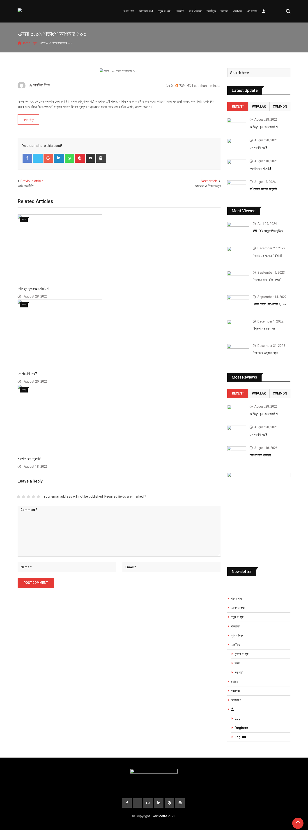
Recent (238, 106)
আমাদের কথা (146, 11)
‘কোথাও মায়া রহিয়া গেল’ (267, 280)
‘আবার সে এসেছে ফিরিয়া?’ (268, 255)
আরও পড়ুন (28, 119)
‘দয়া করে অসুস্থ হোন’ (265, 353)
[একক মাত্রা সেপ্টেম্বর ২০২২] (238, 304)
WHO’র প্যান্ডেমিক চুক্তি (268, 231)
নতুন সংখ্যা (164, 11)
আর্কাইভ (211, 11)
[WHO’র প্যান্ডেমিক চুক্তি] (238, 231)
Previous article (32, 181)
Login (239, 719)
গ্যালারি (239, 672)
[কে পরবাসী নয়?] (236, 146)
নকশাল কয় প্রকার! (29, 458)
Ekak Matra (159, 816)
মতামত (224, 11)
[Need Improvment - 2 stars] (23, 496)
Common (280, 106)
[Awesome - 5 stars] (38, 496)
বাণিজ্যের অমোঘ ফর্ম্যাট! (264, 189)
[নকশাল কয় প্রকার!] (236, 167)
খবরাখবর (237, 11)
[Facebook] (27, 158)
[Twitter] (38, 158)
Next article (209, 181)
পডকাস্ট (179, 11)
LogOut (240, 737)
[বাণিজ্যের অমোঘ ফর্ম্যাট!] (236, 187)
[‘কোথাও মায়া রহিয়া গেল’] (238, 280)
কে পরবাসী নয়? (27, 373)
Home (25, 43)
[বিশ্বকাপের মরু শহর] (238, 328)
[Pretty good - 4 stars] (33, 496)
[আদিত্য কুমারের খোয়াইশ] (236, 125)
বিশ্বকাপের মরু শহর (264, 329)
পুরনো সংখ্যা (241, 654)
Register (241, 728)
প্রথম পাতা (128, 11)
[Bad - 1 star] (18, 496)
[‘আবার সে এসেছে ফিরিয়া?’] (238, 255)
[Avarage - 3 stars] (28, 496)
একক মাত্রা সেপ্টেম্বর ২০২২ (269, 304)
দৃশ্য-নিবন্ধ (195, 11)
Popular (259, 106)
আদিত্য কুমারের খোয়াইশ (33, 288)
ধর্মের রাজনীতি (25, 186)
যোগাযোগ (252, 11)
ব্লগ (35, 43)
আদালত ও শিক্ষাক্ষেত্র (208, 186)
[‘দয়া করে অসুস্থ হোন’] (238, 353)
